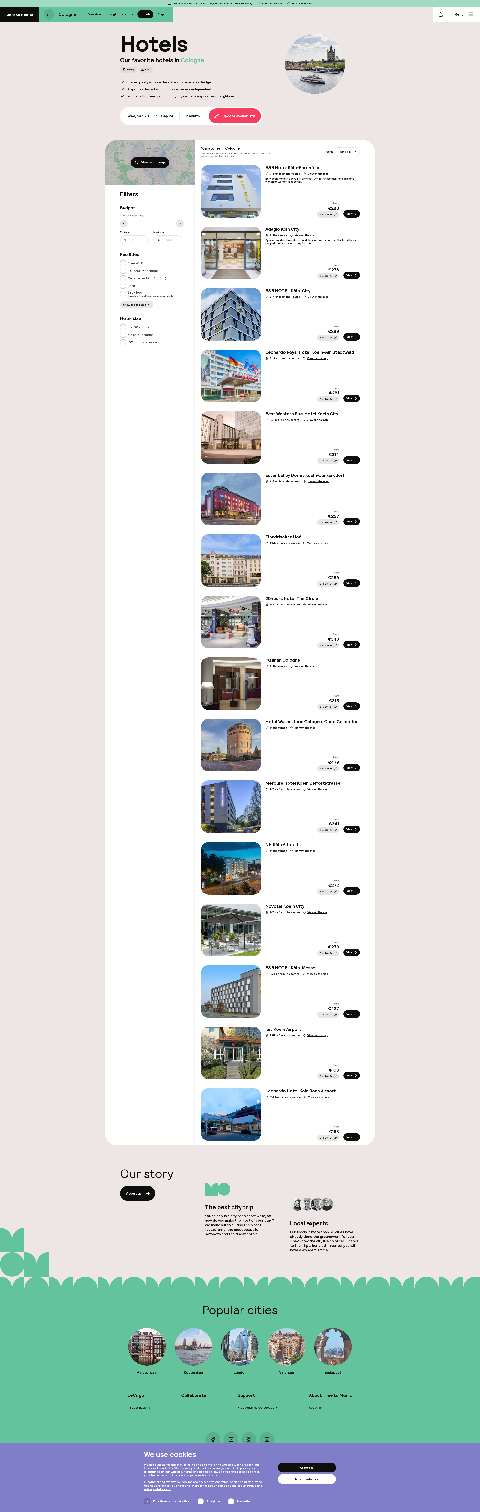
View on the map (153, 163)
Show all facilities (134, 304)
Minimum (125, 236)
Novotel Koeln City (285, 906)
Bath (131, 286)
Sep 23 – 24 (326, 214)
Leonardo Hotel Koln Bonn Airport (301, 1091)
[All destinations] (49, 14)
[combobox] (347, 151)
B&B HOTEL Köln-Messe (290, 968)
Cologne (67, 14)
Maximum (158, 236)
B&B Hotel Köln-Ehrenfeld (292, 167)
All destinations (139, 1408)
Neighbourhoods (120, 14)
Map (161, 14)
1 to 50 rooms (138, 327)
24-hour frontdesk (143, 271)
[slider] (124, 225)
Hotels (145, 14)
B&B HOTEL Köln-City (288, 291)
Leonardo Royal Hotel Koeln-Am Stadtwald (310, 352)
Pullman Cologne (283, 660)
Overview (94, 14)
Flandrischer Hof (283, 537)
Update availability (238, 116)
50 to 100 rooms (141, 335)
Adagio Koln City (282, 229)
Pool (147, 69)
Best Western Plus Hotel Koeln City (302, 414)
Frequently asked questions (258, 1408)
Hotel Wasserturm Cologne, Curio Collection (312, 721)
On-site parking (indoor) (147, 278)
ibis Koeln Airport (283, 1029)
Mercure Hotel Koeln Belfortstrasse (303, 783)
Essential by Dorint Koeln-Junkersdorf (305, 475)
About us (134, 1193)
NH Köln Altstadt (283, 844)
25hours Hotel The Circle (292, 598)
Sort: (338, 152)
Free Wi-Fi (136, 263)
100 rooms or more (142, 342)
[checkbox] (123, 263)
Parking (130, 69)
